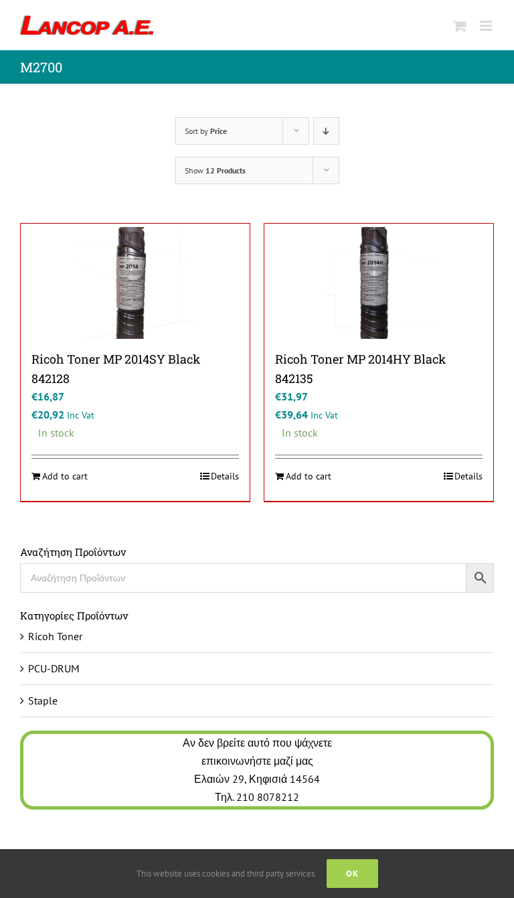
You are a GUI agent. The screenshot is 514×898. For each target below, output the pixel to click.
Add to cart (65, 476)
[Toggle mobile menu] (487, 26)
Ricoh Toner (55, 636)
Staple (43, 700)
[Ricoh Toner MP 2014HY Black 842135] (379, 283)
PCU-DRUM (54, 668)
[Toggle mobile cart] (459, 26)
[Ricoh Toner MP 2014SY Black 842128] (135, 283)
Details (225, 476)
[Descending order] (326, 131)
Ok (352, 873)
